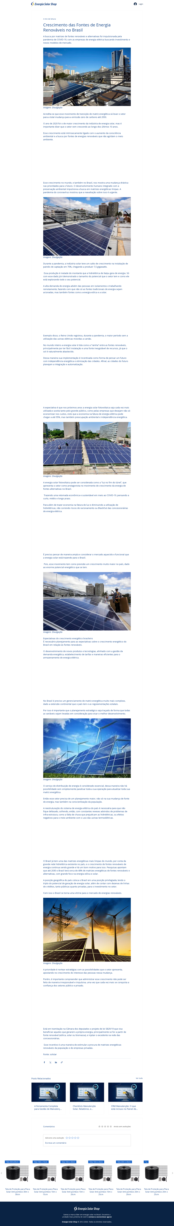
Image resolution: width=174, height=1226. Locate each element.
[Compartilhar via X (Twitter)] (50, 1062)
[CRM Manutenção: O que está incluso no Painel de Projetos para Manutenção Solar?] (125, 1092)
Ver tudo (139, 1078)
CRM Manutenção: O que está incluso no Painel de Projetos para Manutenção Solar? (124, 1107)
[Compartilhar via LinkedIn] (56, 1062)
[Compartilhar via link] (62, 1062)
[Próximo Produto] (172, 1173)
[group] (87, 1179)
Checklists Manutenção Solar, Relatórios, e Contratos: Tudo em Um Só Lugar (86, 1107)
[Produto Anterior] (1, 1173)
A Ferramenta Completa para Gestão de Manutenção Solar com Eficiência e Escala (48, 1107)
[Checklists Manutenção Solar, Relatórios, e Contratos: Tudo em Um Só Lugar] (87, 1092)
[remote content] (87, 161)
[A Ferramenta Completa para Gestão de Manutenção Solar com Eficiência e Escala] (48, 1092)
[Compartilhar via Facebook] (44, 1062)
